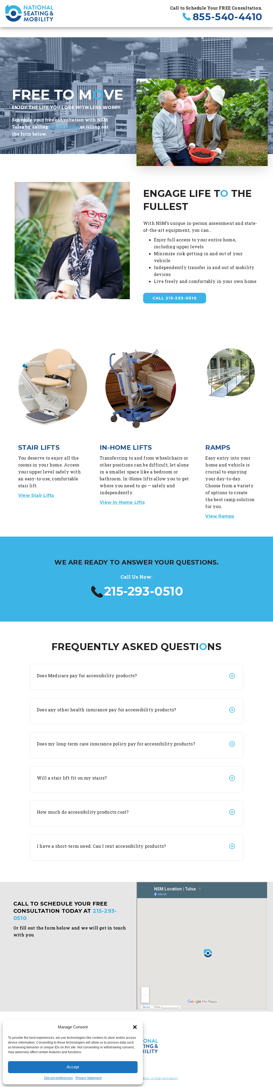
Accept (73, 1067)
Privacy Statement (88, 1078)
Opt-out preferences (58, 1078)
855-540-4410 (227, 17)
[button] (135, 1027)
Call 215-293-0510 (174, 298)
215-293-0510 (64, 126)
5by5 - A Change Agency (160, 1078)
